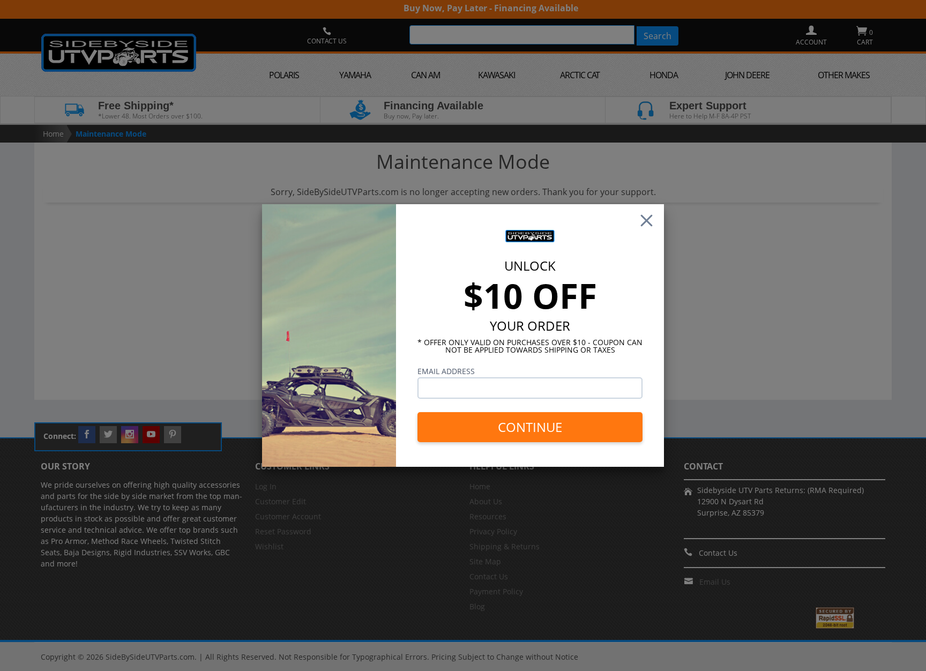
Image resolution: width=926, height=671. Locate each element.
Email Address (446, 371)
